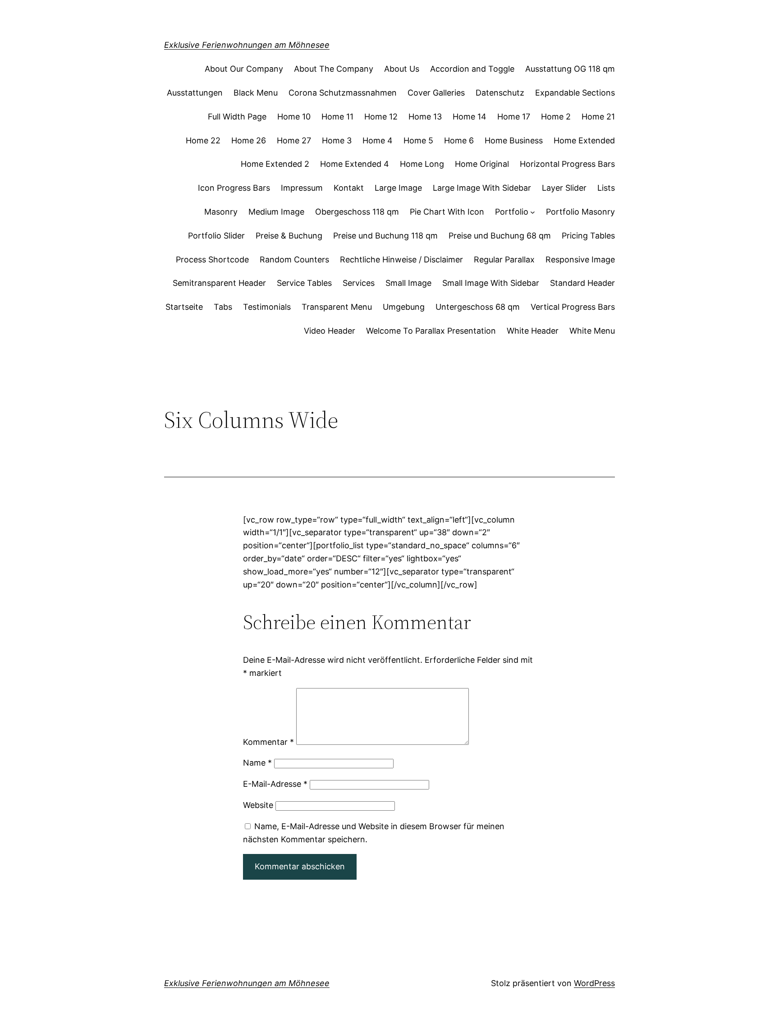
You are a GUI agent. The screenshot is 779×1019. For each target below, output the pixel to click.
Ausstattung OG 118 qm (570, 68)
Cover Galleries (436, 92)
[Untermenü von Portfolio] (532, 212)
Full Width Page (237, 116)
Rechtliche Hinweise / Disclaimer (401, 259)
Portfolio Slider (216, 235)
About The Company (333, 68)
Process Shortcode (212, 259)
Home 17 (513, 116)
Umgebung (404, 307)
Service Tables (304, 283)
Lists (606, 188)
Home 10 (294, 116)
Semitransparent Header (219, 283)
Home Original (482, 164)
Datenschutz (500, 92)
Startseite (184, 307)
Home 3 (337, 140)
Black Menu (256, 92)
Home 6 (459, 140)
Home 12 (381, 116)
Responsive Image (580, 259)
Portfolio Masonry (580, 211)
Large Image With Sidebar (482, 188)
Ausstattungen (195, 92)
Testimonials (267, 307)
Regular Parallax (504, 259)
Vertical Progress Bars (573, 307)
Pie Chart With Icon (447, 211)
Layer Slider (564, 188)
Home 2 (556, 116)
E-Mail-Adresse (275, 784)
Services (359, 283)
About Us (401, 68)
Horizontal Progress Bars (567, 164)
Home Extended (584, 140)
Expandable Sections (575, 92)
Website (258, 805)
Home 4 (377, 140)
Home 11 (337, 116)
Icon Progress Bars (234, 188)
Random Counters (294, 259)
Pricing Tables (588, 235)
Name (257, 762)
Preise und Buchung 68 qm (500, 235)
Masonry (221, 211)
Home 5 (418, 140)
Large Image (398, 188)
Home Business (514, 140)
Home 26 (248, 140)
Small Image (408, 283)
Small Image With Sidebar (490, 283)
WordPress (594, 983)
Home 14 (469, 116)
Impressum (302, 188)
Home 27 (294, 140)
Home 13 (425, 116)
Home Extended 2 (275, 164)
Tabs (223, 307)
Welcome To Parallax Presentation (431, 330)
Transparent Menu (337, 307)
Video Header (329, 330)
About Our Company (244, 68)
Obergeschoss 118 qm (357, 211)
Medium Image (276, 211)
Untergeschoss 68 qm (477, 307)
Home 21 (598, 116)
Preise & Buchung (289, 235)
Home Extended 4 (354, 164)
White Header (533, 330)
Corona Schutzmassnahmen (343, 92)
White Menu (592, 330)
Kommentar (268, 742)
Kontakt (349, 188)
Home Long (422, 164)
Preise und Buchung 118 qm (385, 235)
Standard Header (582, 283)
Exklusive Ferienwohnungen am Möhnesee (247, 45)
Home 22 (203, 140)
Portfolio (511, 211)
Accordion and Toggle (472, 68)
